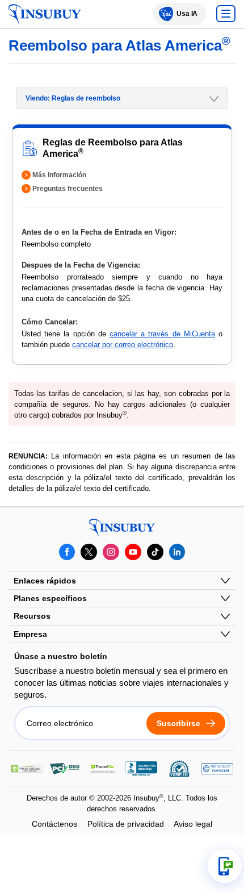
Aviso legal (193, 823)
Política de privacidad (125, 823)
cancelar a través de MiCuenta (162, 334)
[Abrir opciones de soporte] (225, 866)
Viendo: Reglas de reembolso (73, 98)
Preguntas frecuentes (67, 189)
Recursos (32, 615)
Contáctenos (54, 823)
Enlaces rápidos (45, 580)
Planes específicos (50, 598)
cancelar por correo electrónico (122, 344)
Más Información (59, 175)
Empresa (30, 634)
